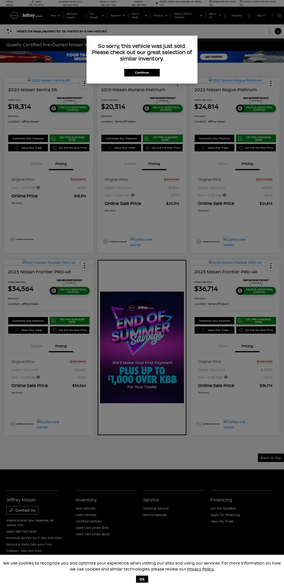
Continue (142, 72)
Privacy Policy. (200, 569)
